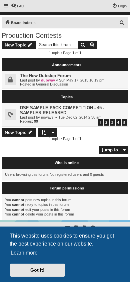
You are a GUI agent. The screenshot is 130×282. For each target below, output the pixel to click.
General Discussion (52, 84)
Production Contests (32, 35)
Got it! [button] (37, 270)
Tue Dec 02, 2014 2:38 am (79, 117)
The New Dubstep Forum (45, 75)
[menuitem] (17, 6)
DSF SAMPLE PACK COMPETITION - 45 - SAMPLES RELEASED (62, 110)
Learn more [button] (24, 253)
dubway (48, 80)
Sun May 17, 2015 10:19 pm (81, 80)
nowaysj (47, 117)
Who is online (67, 163)
